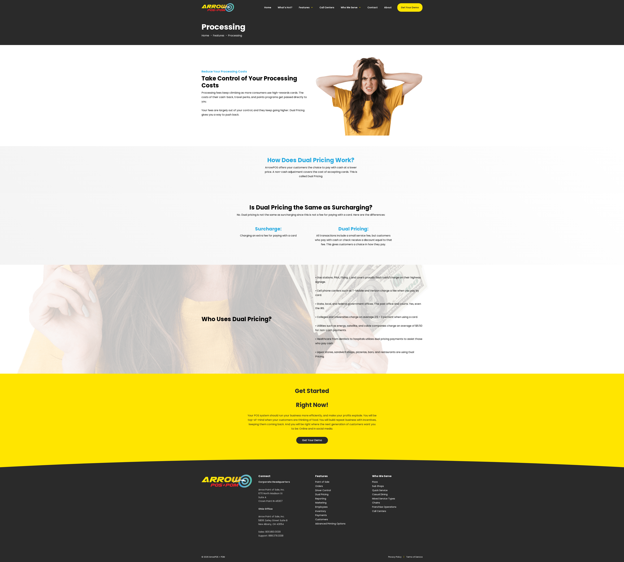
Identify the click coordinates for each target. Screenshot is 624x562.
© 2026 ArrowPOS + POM (213, 556)
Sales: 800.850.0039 (269, 531)
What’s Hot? (285, 7)
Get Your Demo (410, 7)
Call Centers (326, 7)
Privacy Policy (395, 556)
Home (267, 7)
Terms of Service (414, 556)
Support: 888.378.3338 (270, 535)
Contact (372, 7)
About (388, 7)
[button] (312, 440)
